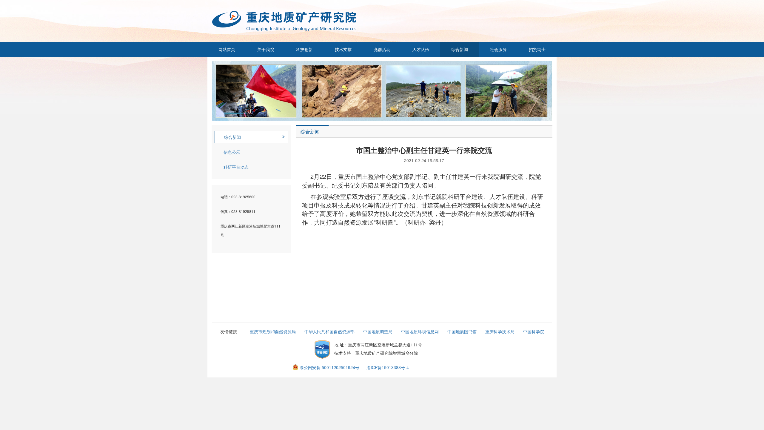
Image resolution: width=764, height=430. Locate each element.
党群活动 (382, 49)
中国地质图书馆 (462, 331)
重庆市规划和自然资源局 (273, 331)
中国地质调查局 (377, 331)
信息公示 (232, 152)
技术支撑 (343, 49)
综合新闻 (459, 49)
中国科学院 (533, 331)
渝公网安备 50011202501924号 (329, 367)
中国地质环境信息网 (420, 331)
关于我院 (265, 49)
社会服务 (498, 49)
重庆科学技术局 (500, 331)
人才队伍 (420, 49)
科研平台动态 (236, 167)
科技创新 (304, 49)
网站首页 (226, 49)
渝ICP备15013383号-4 (387, 367)
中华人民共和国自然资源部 (329, 331)
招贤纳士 (537, 49)
